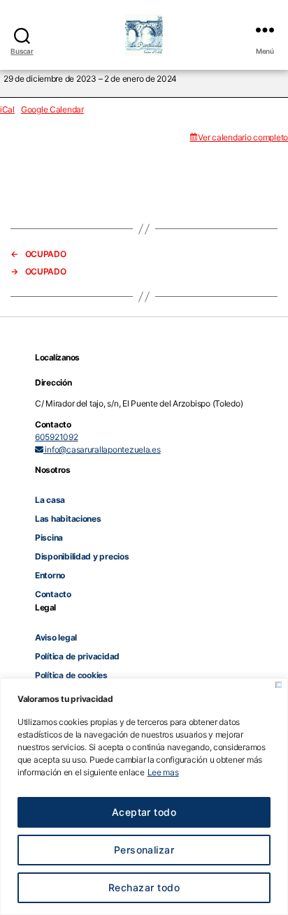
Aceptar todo (144, 812)
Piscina (49, 537)
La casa (50, 500)
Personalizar (144, 850)
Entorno (50, 575)
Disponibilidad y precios (82, 556)
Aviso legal (56, 637)
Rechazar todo (144, 887)
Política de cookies (71, 675)
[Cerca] (278, 685)
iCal (7, 109)
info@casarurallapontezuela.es (102, 449)
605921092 (56, 437)
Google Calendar (52, 109)
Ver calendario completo (243, 137)
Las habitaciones (68, 518)
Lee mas (163, 772)
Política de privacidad (77, 656)
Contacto (53, 594)
